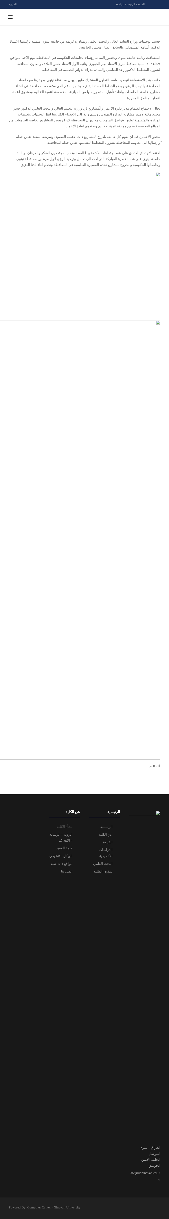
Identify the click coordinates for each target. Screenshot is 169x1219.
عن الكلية (105, 834)
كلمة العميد (64, 848)
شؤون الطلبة (103, 871)
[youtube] (159, 4)
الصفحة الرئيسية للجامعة (130, 4)
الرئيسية (106, 827)
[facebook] (151, 4)
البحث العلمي (102, 864)
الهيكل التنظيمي (60, 856)
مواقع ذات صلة (61, 864)
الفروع (107, 842)
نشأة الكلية (64, 827)
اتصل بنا (66, 871)
